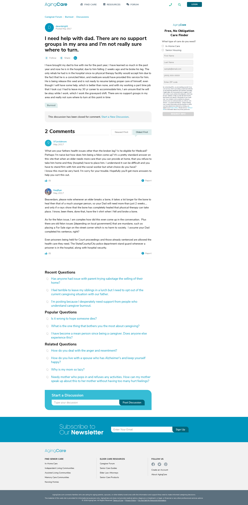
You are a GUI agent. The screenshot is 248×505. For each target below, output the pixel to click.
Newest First (121, 132)
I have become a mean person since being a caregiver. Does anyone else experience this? (99, 336)
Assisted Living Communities (58, 472)
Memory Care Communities (57, 477)
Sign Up (180, 429)
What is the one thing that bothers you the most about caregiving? (95, 326)
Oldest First (142, 132)
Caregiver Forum (107, 463)
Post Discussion (132, 402)
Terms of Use (118, 500)
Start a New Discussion (115, 117)
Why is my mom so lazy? (67, 370)
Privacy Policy (174, 107)
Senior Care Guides (108, 468)
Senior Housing (173, 50)
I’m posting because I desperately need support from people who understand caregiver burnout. (94, 304)
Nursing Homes (52, 482)
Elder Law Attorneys (109, 472)
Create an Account (159, 470)
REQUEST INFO (178, 114)
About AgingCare (159, 474)
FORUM (134, 4)
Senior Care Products (109, 477)
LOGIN (194, 4)
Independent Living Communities (59, 468)
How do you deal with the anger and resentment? (84, 351)
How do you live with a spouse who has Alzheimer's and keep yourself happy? (98, 360)
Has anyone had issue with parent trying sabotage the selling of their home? (97, 281)
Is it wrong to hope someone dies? (74, 319)
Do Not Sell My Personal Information (152, 500)
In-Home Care (172, 46)
